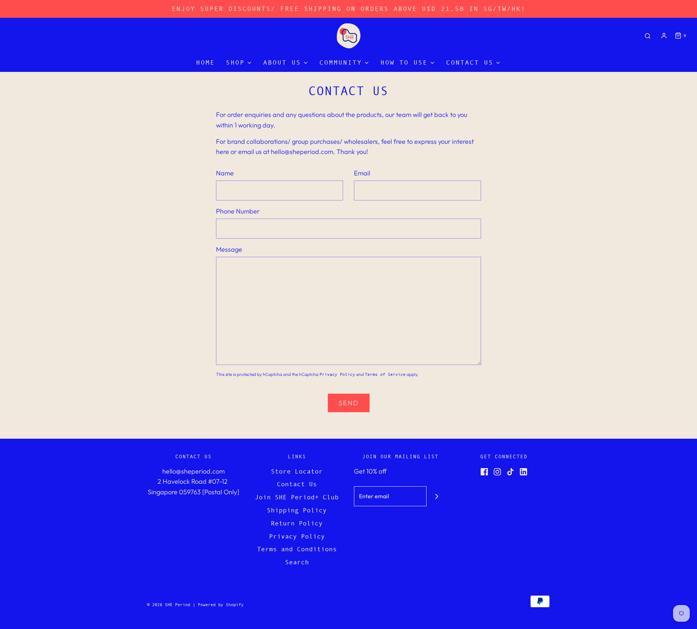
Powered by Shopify (221, 604)
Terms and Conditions (297, 549)
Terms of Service (385, 374)
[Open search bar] (647, 36)
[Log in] (664, 35)
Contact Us (297, 484)
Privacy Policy (337, 374)
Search (297, 562)
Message (229, 249)
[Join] (437, 496)
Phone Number (238, 211)
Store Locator (297, 471)
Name (225, 173)
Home (205, 62)
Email (362, 173)
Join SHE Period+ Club (297, 497)
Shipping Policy (297, 510)
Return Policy (297, 523)
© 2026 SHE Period (168, 604)
